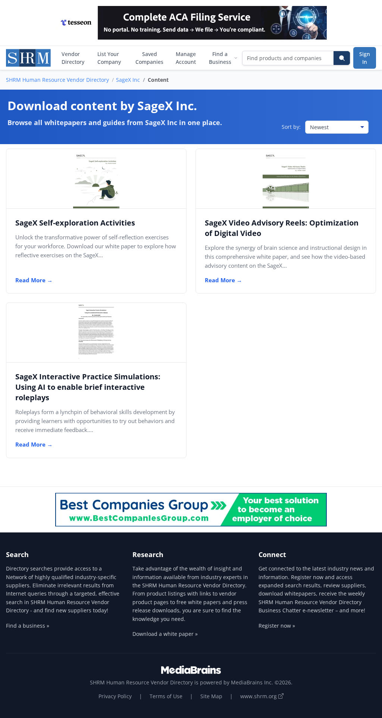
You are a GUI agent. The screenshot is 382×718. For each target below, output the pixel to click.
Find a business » (27, 625)
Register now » (277, 625)
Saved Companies (149, 57)
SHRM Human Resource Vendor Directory (57, 79)
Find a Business (220, 57)
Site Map (211, 696)
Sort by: (291, 126)
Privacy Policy (115, 696)
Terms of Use (166, 696)
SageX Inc (128, 79)
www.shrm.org (259, 696)
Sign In (364, 57)
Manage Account (186, 57)
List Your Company (109, 57)
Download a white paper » (165, 633)
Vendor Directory (73, 57)
